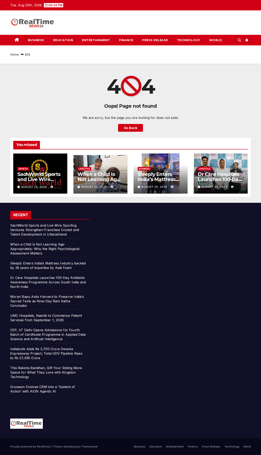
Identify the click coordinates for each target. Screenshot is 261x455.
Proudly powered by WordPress (30, 446)
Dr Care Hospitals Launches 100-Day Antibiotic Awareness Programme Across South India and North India (48, 282)
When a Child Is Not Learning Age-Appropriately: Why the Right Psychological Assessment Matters (44, 248)
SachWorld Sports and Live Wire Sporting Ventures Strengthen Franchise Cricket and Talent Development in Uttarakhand (44, 229)
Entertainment (96, 40)
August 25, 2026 (34, 186)
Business (36, 40)
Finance (126, 40)
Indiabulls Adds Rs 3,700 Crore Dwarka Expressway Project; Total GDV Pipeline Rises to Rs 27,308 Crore (46, 353)
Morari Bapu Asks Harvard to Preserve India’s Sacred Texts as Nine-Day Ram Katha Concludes (47, 301)
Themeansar (89, 446)
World (215, 40)
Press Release (155, 40)
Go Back (130, 128)
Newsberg (70, 446)
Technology (188, 40)
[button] (239, 40)
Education (63, 40)
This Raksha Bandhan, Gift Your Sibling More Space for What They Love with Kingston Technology (46, 372)
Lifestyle (84, 169)
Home (14, 54)
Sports (23, 169)
